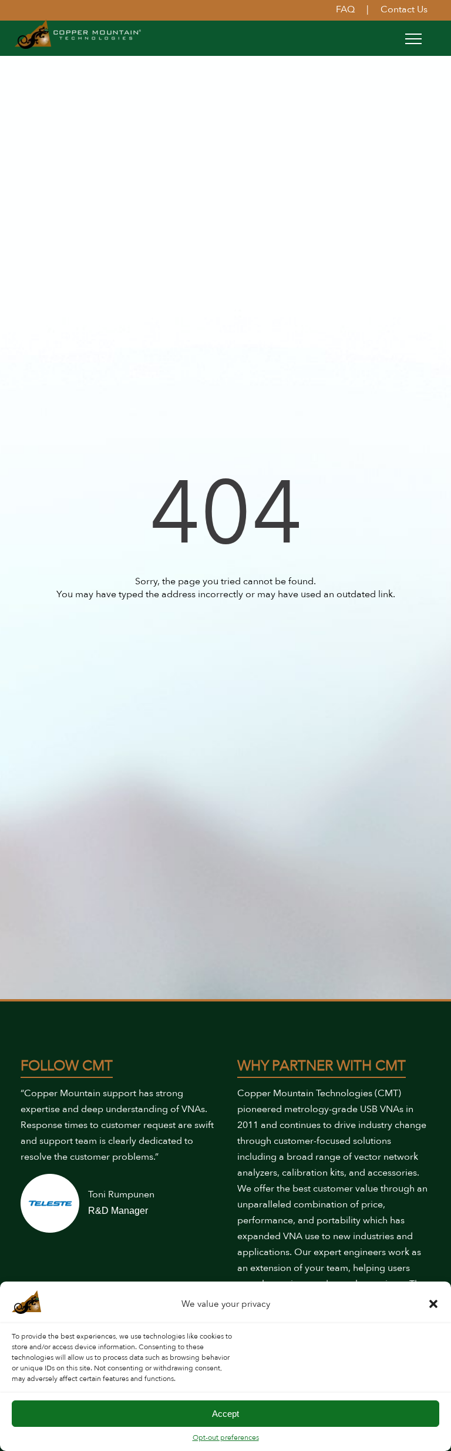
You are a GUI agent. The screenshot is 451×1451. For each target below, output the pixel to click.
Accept (225, 1414)
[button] (433, 1304)
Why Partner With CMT (321, 1066)
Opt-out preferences (226, 1437)
